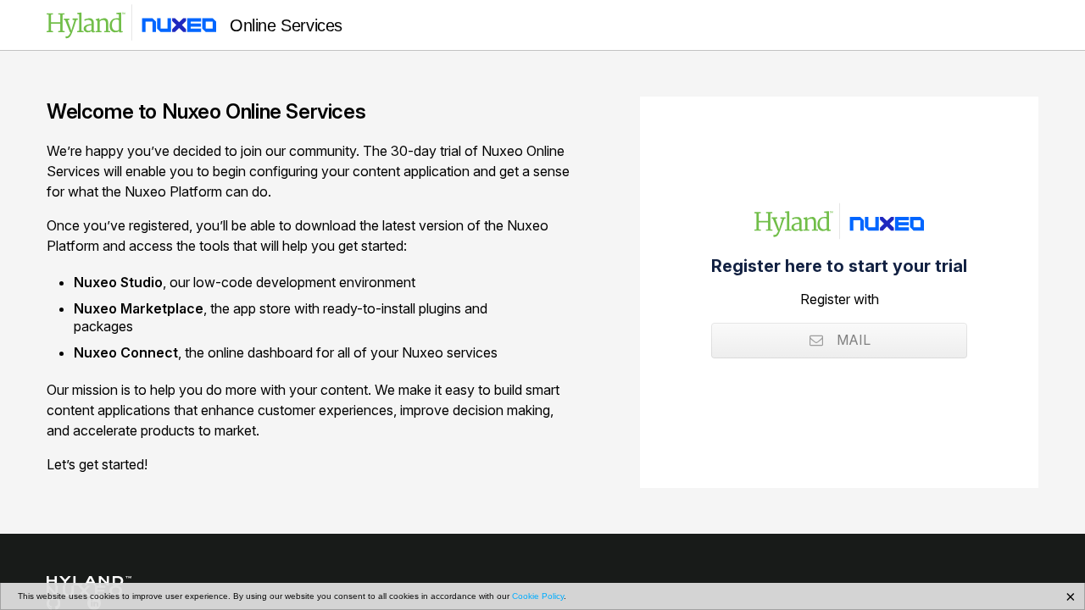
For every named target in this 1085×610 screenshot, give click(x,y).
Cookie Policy (538, 596)
